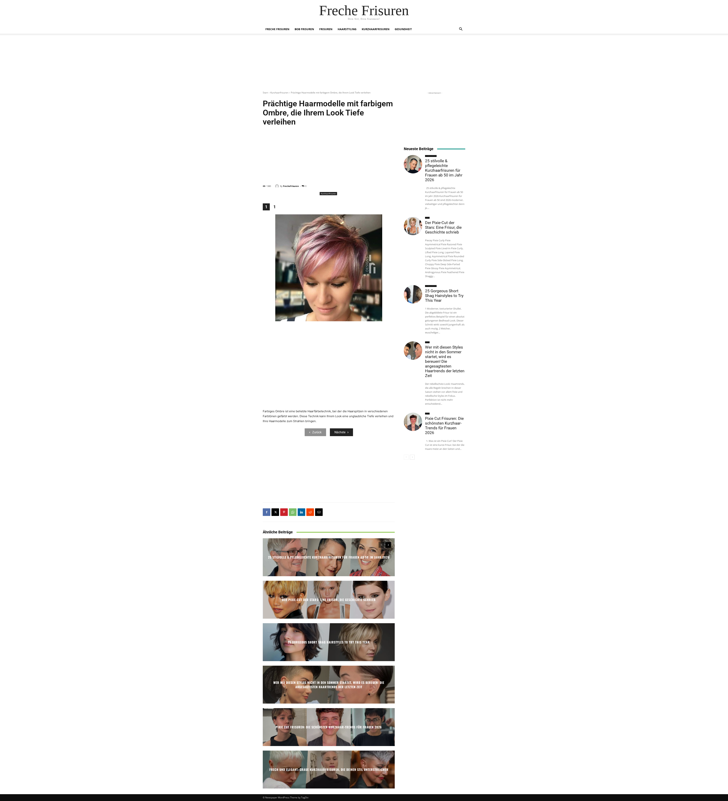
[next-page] (388, 545)
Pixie (427, 218)
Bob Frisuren (304, 29)
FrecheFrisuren (291, 186)
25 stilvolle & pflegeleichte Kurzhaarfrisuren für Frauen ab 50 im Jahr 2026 (329, 557)
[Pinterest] (284, 512)
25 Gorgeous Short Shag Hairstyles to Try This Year (329, 642)
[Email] (319, 512)
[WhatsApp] (293, 512)
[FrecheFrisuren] (277, 186)
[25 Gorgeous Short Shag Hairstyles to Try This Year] (413, 294)
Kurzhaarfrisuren (375, 29)
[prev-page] (381, 545)
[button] (460, 29)
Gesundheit (403, 29)
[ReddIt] (310, 512)
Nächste (339, 432)
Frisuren (325, 29)
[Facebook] (266, 512)
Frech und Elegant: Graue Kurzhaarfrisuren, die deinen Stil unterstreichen (328, 769)
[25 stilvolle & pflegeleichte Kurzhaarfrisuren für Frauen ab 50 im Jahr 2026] (413, 164)
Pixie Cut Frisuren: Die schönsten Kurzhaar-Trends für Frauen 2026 (329, 727)
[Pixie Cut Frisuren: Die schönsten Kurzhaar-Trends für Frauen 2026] (413, 422)
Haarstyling (347, 29)
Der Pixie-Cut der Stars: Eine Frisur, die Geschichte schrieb (329, 599)
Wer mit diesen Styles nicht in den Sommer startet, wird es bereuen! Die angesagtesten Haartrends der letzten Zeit (328, 684)
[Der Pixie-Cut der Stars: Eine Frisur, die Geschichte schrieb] (413, 226)
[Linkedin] (301, 512)
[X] (275, 512)
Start (265, 92)
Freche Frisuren (277, 29)
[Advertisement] (364, 64)
